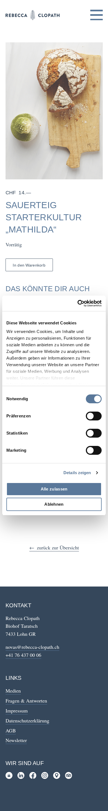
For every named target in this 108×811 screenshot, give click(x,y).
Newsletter (16, 740)
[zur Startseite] (33, 15)
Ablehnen (53, 504)
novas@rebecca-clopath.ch (32, 647)
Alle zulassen (54, 489)
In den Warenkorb (29, 265)
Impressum (17, 710)
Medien (13, 690)
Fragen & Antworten (26, 700)
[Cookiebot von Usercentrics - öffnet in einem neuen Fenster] (78, 303)
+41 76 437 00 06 (23, 655)
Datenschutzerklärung (27, 720)
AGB (11, 730)
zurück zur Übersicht (58, 547)
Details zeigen (77, 472)
